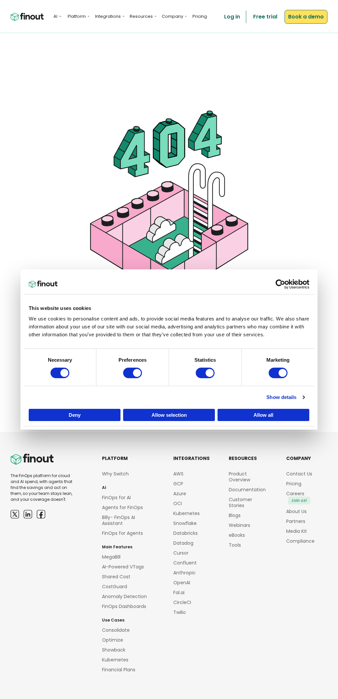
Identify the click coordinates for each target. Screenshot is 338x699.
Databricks (185, 533)
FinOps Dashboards (124, 606)
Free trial (265, 16)
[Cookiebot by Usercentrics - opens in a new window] (280, 284)
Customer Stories (240, 502)
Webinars (239, 525)
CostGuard (114, 587)
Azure (179, 494)
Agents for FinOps (122, 507)
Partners (295, 521)
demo (306, 16)
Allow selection (169, 415)
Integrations (108, 16)
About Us (296, 511)
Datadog (183, 543)
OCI (177, 503)
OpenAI (181, 583)
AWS (178, 474)
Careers (296, 497)
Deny (75, 415)
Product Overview (239, 477)
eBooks (237, 535)
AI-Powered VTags (123, 567)
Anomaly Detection (124, 596)
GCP (178, 484)
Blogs (235, 515)
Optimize (112, 640)
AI (55, 16)
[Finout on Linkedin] (27, 514)
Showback (113, 650)
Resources (141, 16)
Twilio (179, 612)
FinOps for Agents (122, 533)
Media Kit (296, 531)
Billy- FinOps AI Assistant (118, 520)
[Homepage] (27, 17)
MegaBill (111, 557)
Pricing (199, 16)
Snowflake (185, 523)
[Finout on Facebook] (41, 514)
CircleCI (182, 602)
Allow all (263, 415)
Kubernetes (115, 660)
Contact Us (299, 474)
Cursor (180, 553)
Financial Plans (118, 670)
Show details (281, 397)
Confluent (185, 563)
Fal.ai (179, 592)
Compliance (300, 541)
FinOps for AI (116, 498)
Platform (77, 16)
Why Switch (115, 474)
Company (172, 16)
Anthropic (184, 573)
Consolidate (116, 630)
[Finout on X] (15, 514)
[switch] (132, 373)
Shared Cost (116, 577)
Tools (235, 545)
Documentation (247, 490)
